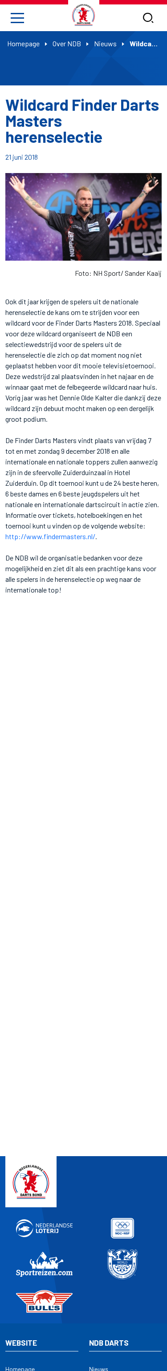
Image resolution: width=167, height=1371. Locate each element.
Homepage (23, 43)
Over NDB (67, 43)
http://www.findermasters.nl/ (50, 536)
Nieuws (105, 43)
